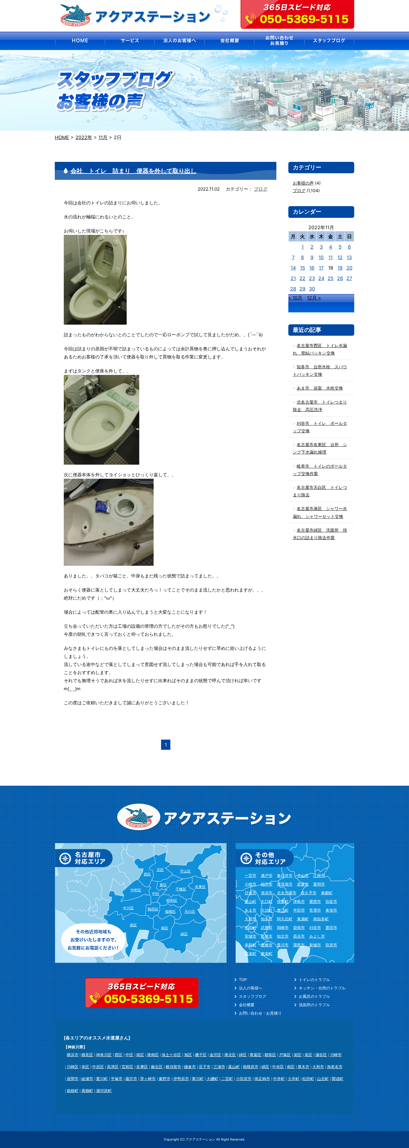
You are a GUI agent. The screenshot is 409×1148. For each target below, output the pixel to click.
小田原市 (244, 1078)
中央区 (278, 1066)
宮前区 (127, 1066)
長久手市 (308, 892)
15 (302, 268)
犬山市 (303, 875)
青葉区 (255, 1054)
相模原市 (250, 1066)
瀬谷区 (321, 1054)
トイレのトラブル (314, 979)
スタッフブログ (252, 996)
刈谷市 (315, 927)
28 (293, 289)
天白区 (189, 911)
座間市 (72, 1078)
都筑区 (270, 1054)
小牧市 (250, 884)
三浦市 (219, 1066)
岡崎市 (283, 927)
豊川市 (283, 944)
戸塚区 (285, 1054)
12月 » (314, 298)
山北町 (323, 1078)
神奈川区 (104, 1054)
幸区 (85, 1066)
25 (331, 278)
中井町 (279, 1078)
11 (330, 257)
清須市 (266, 892)
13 (349, 257)
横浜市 (72, 1054)
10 (321, 257)
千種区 (180, 889)
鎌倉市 (190, 1066)
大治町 (266, 910)
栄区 (298, 1054)
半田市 (299, 910)
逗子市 (204, 1066)
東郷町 (327, 892)
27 (349, 278)
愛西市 (315, 901)
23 (312, 278)
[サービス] (129, 41)
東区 (163, 885)
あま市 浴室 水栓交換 (320, 387)
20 (349, 268)
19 (340, 268)
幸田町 (250, 944)
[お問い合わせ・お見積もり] (280, 41)
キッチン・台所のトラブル (322, 988)
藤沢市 (131, 1078)
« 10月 (295, 298)
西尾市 (266, 936)
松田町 (308, 1078)
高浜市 (299, 936)
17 (321, 268)
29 (302, 289)
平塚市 (116, 1078)
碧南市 (299, 927)
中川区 (128, 908)
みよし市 (317, 936)
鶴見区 (87, 1054)
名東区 (200, 886)
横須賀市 (173, 1066)
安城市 (250, 936)
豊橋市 (266, 944)
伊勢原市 (181, 1078)
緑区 (184, 934)
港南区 (153, 1054)
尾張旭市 (285, 884)
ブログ (260, 189)
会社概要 (247, 1004)
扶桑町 (283, 901)
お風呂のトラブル (314, 996)
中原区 (98, 1066)
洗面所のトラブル (314, 1004)
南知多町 (321, 918)
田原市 (331, 944)
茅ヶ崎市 (148, 1078)
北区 (160, 869)
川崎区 (72, 1066)
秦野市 (164, 1078)
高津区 (113, 1066)
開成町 (337, 1078)
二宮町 (227, 1078)
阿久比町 (285, 918)
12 (340, 257)
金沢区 (215, 1054)
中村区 (136, 890)
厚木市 (303, 1066)
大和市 (318, 1066)
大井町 (293, 1078)
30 (312, 289)
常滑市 (315, 910)
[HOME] (79, 41)
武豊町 (266, 927)
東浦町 (303, 918)
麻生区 (157, 1066)
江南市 (319, 875)
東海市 (331, 910)
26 (340, 278)
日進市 (250, 892)
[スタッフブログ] (330, 41)
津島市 (299, 901)
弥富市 (331, 901)
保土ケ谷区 (171, 1054)
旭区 (188, 1054)
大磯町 (212, 1078)
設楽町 (250, 953)
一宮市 (250, 875)
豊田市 (331, 927)
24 (321, 278)
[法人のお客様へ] (179, 41)
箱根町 (72, 1090)
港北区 (230, 1054)
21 (293, 278)
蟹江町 (283, 910)
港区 (133, 925)
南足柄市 (262, 1078)
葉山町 (234, 1066)
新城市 (315, 944)
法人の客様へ (250, 988)
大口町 (266, 901)
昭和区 (171, 900)
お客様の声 (303, 182)
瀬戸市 (266, 875)
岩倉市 (303, 884)
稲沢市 (266, 884)
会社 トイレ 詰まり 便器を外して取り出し (133, 170)
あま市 (250, 910)
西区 (147, 874)
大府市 (250, 918)
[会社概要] (230, 41)
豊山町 (250, 901)
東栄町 (266, 953)
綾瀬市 (87, 1078)
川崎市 (336, 1054)
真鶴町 (87, 1090)
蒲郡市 (299, 944)
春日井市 (285, 875)
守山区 (185, 871)
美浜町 (250, 927)
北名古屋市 (286, 892)
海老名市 (335, 1066)
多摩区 (142, 1066)
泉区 (308, 1054)
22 (302, 278)
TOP (243, 979)
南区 (164, 928)
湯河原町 (104, 1090)
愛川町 (102, 1078)
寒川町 (198, 1078)
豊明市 (319, 884)
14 (293, 268)
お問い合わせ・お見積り (260, 1013)
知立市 (283, 936)
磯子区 (201, 1054)
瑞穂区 (170, 911)
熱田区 (153, 909)
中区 (155, 893)
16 (311, 268)
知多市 (266, 918)
